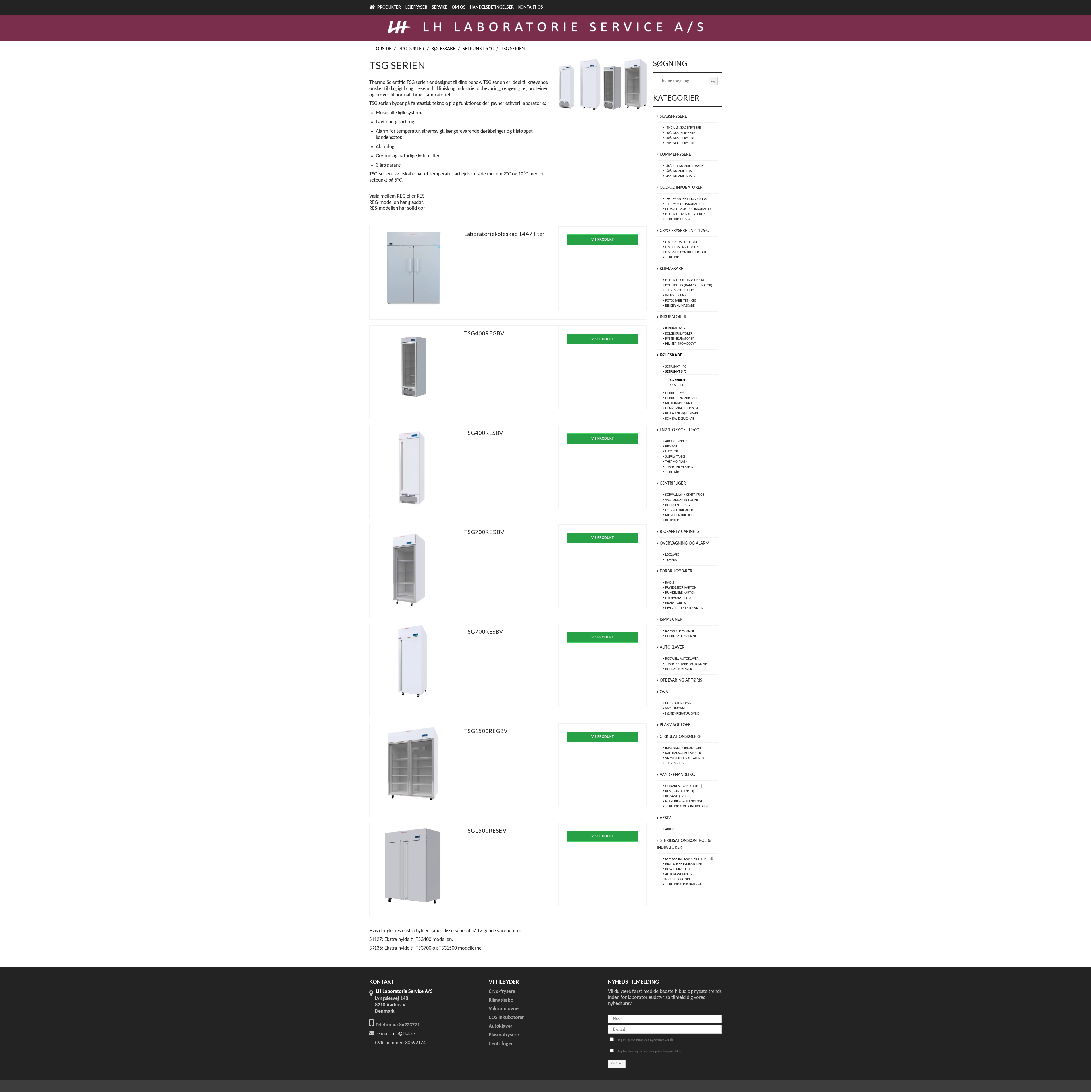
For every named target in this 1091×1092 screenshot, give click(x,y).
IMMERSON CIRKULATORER (684, 748)
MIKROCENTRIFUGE (678, 515)
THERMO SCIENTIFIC (679, 290)
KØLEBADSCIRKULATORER (682, 753)
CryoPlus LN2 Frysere (681, 247)
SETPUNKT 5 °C (675, 371)
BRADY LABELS (675, 603)
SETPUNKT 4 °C (675, 366)
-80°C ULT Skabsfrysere (682, 128)
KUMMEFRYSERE (675, 154)
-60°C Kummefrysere (680, 171)
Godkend (616, 1064)
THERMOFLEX (674, 763)
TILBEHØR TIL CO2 (677, 219)
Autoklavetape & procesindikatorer (678, 877)
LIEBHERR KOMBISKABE (681, 398)
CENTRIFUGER (672, 483)
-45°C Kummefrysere (680, 176)
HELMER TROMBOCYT (680, 344)
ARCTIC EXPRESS (676, 441)
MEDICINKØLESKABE (679, 403)
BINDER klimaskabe (679, 306)
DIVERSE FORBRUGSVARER (683, 608)
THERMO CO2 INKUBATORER (684, 204)
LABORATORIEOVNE (678, 703)
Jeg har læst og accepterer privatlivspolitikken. (650, 1051)
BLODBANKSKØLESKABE (681, 413)
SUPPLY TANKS (674, 456)
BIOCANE (671, 446)
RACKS (669, 582)
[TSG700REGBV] (414, 568)
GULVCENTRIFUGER (678, 510)
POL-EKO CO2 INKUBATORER (684, 214)
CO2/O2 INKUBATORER (681, 187)
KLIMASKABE (671, 269)
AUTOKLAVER (671, 647)
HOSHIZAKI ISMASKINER (681, 636)
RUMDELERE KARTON (680, 593)
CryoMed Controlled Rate (685, 252)
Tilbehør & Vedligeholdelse (686, 806)
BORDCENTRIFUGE (678, 505)
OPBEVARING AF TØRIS (680, 680)
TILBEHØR (671, 257)
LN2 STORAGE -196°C (679, 430)
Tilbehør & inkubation (682, 884)
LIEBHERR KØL (674, 393)
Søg (713, 81)
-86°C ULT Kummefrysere (683, 166)
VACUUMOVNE (675, 708)
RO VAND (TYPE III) (678, 796)
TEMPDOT (671, 560)
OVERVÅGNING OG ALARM (684, 543)
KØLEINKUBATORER (678, 333)
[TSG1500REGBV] (414, 767)
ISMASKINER (670, 619)
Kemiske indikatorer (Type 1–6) (688, 859)
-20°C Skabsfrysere (679, 143)
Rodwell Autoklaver (681, 659)
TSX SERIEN (676, 385)
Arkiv (665, 818)
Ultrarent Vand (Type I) (683, 786)
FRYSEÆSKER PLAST (678, 598)
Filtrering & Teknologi (683, 801)
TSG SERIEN (676, 380)
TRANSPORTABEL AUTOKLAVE (685, 664)
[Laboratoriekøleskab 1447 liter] (414, 270)
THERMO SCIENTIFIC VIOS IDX (685, 199)
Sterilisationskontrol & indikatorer (684, 844)
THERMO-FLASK (675, 462)
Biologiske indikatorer (683, 864)
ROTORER (671, 520)
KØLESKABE (670, 355)
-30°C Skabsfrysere (679, 138)
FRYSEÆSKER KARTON (680, 587)
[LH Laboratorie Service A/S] (545, 27)
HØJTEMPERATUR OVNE (681, 713)
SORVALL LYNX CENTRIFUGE (684, 495)
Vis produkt (602, 240)
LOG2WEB (672, 555)
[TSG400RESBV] (414, 469)
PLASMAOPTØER (675, 725)
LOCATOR (671, 451)
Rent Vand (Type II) (679, 791)
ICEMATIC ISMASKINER (680, 631)
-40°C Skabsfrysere (679, 133)
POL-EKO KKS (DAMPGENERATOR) (688, 285)
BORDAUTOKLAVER (678, 669)
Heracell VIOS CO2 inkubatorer (689, 209)
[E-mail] (665, 1029)
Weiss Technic (675, 295)
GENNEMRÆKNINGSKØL (681, 408)
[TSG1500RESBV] (414, 867)
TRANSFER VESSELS (678, 467)
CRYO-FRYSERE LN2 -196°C (684, 231)
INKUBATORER (672, 317)
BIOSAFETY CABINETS (679, 532)
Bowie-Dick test (677, 869)
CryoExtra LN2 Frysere (682, 242)
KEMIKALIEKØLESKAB (679, 418)
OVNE (665, 692)
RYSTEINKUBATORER (679, 339)
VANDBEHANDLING (677, 775)
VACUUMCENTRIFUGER (681, 500)
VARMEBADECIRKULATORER (684, 758)
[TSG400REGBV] (414, 370)
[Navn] (665, 1019)
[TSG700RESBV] (414, 668)
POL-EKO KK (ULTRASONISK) (684, 280)
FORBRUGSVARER (675, 571)
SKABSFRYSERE (673, 116)
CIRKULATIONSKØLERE (680, 736)
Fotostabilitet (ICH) (680, 300)
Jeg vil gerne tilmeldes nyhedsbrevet (649, 1039)
